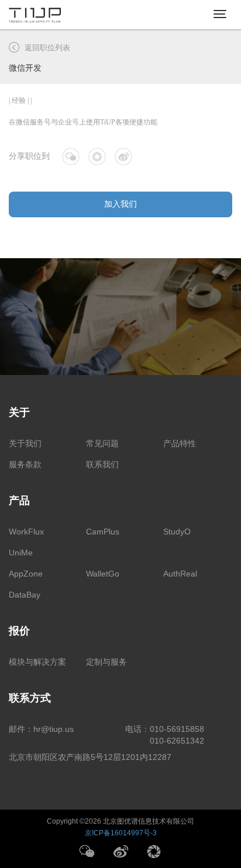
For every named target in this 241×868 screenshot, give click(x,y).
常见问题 (102, 443)
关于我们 (25, 443)
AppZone (26, 573)
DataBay (24, 594)
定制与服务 (106, 661)
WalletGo (102, 573)
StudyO (177, 531)
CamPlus (102, 531)
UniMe (21, 552)
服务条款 (25, 464)
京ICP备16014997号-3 (121, 833)
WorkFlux (26, 531)
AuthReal (180, 573)
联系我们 (102, 464)
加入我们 (120, 204)
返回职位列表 (47, 47)
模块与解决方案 (37, 661)
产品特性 (179, 443)
